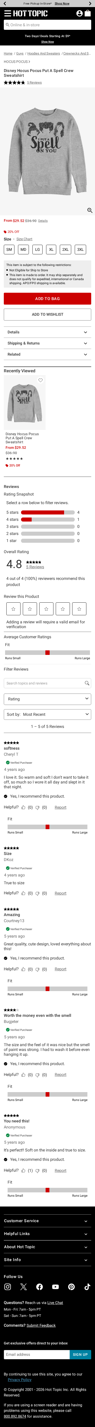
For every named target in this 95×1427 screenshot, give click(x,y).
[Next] (90, 4)
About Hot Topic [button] (19, 1246)
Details (14, 332)
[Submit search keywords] (7, 24)
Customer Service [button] (21, 1220)
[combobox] (47, 25)
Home (8, 53)
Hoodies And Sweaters (43, 53)
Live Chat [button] (55, 1302)
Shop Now (62, 3)
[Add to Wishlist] (40, 380)
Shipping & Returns (24, 343)
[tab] (47, 151)
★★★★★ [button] (14, 459)
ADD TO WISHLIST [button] (47, 314)
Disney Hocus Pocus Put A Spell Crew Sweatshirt (22, 438)
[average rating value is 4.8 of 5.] (15, 82)
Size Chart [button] (24, 239)
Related (14, 354)
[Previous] (5, 4)
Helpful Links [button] (17, 1233)
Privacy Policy (19, 1379)
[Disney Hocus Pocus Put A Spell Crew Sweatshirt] (25, 402)
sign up (80, 1354)
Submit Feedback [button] (41, 1325)
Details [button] (43, 221)
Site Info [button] (12, 1259)
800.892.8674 (15, 1416)
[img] (7, 1287)
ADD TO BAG (47, 298)
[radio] (9, 250)
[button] (6, 13)
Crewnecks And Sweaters (77, 53)
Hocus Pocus (16, 62)
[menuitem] (87, 13)
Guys (20, 53)
